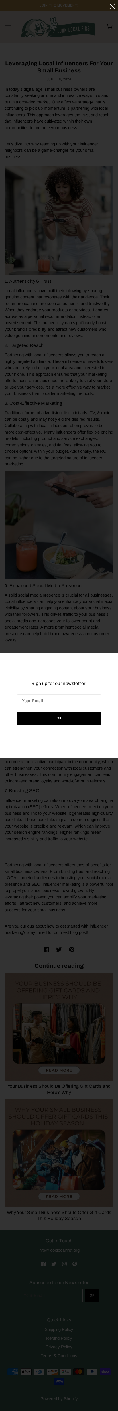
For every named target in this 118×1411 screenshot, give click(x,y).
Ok (59, 718)
